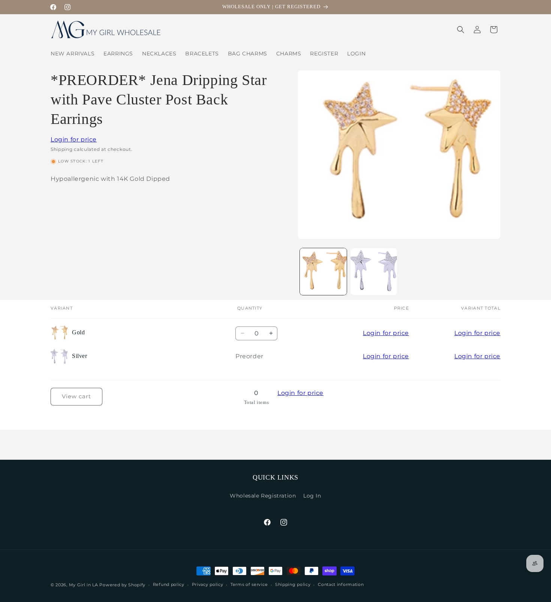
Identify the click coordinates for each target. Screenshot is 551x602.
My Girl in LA (83, 584)
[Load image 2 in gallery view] (373, 271)
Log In (312, 495)
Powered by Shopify (122, 584)
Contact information (341, 584)
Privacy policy (207, 584)
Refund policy (168, 584)
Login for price (74, 139)
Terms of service (249, 584)
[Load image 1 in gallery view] (323, 271)
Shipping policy (293, 584)
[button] (460, 29)
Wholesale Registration (263, 495)
